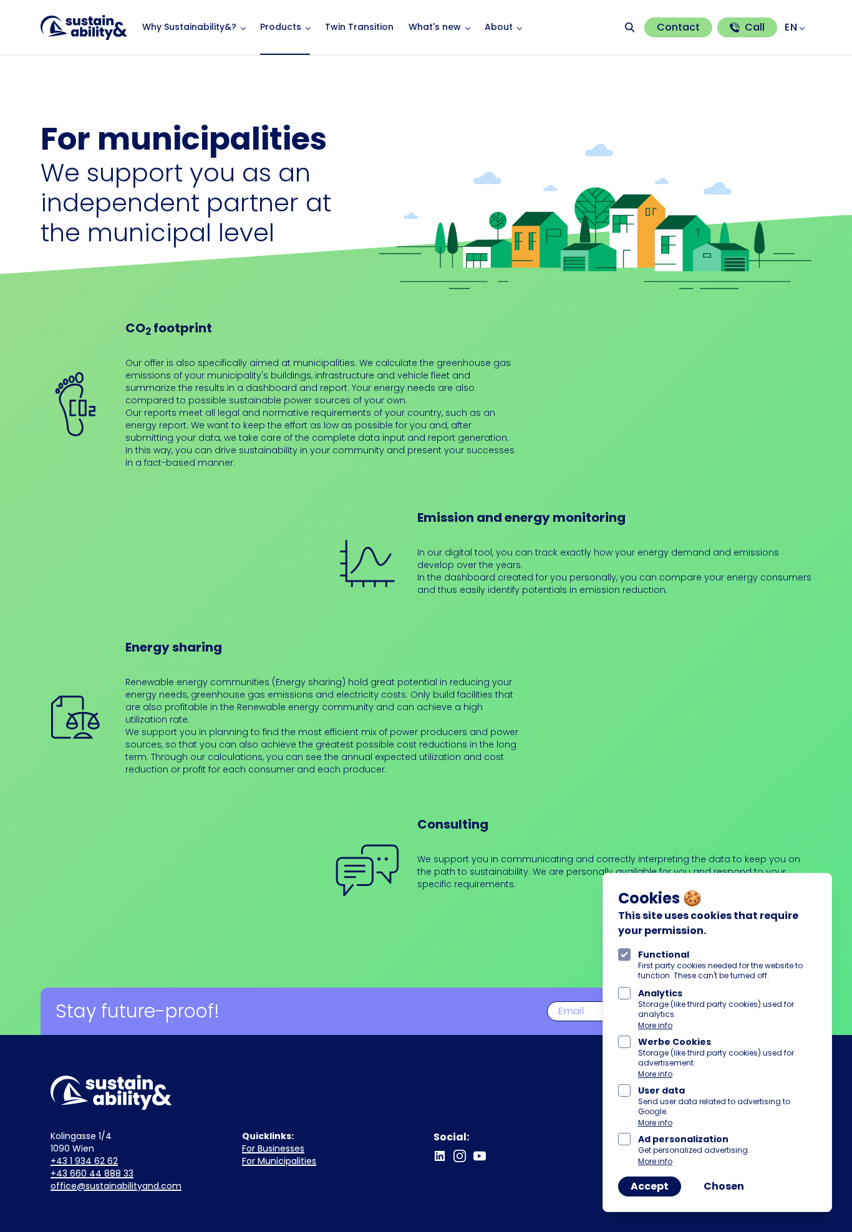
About (499, 27)
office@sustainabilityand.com (116, 1186)
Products (280, 27)
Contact (678, 27)
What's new (435, 27)
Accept (650, 1186)
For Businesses (273, 1148)
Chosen (724, 1186)
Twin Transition (359, 27)
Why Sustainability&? (189, 27)
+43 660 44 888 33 (92, 1173)
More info (655, 1026)
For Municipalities (279, 1161)
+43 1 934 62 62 (84, 1161)
